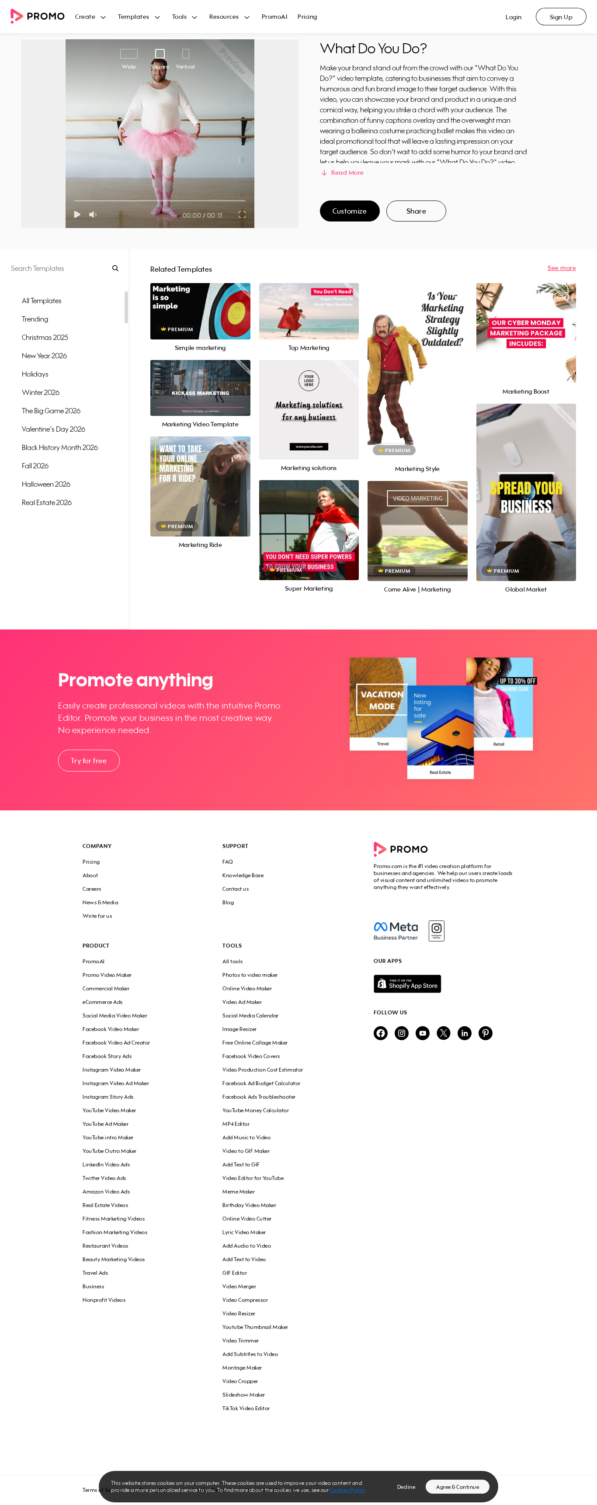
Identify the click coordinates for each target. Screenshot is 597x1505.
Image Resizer (239, 1029)
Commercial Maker (106, 988)
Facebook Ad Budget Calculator (261, 1083)
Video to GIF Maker (246, 1151)
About (90, 875)
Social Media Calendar (250, 1015)
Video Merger (239, 1286)
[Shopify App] (444, 984)
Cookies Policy (347, 1490)
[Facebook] (396, 931)
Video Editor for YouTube (253, 1178)
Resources (224, 16)
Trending (35, 319)
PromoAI (275, 16)
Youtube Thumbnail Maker (255, 1327)
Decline (406, 1487)
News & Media (100, 902)
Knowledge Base (243, 875)
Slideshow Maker (243, 1394)
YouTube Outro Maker (110, 1151)
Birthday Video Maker (249, 1205)
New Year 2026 (44, 355)
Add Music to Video (246, 1137)
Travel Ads (95, 1273)
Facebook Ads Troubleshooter (259, 1096)
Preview (200, 301)
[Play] (77, 214)
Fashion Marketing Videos (115, 1232)
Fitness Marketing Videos (114, 1218)
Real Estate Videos (105, 1205)
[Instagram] (436, 930)
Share (416, 211)
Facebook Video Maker (111, 1029)
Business (93, 1286)
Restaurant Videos (105, 1245)
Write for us (97, 916)
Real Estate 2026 (47, 502)
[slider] (74, 201)
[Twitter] (444, 1033)
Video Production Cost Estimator (262, 1069)
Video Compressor (245, 1300)
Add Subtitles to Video (250, 1354)
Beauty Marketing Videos (114, 1259)
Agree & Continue (457, 1487)
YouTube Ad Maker (105, 1124)
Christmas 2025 (45, 337)
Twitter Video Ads (104, 1178)
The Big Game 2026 (51, 410)
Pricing (307, 16)
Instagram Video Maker (112, 1069)
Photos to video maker (250, 975)
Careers (92, 889)
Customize (350, 211)
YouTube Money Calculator (255, 1110)
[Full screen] (242, 214)
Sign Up (561, 17)
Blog (228, 902)
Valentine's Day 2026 (53, 429)
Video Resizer (239, 1313)
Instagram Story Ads (108, 1096)
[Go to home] (42, 17)
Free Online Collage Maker (255, 1042)
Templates (133, 16)
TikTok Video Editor (246, 1408)
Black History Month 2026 (60, 447)
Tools (179, 16)
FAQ (227, 861)
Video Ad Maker (242, 1002)
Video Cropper (240, 1381)
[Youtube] (423, 1033)
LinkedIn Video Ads (106, 1164)
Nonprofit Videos (104, 1300)
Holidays (35, 374)
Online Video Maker (247, 988)
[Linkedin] (465, 1033)
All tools (232, 961)
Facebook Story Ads (107, 1056)
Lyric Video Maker (244, 1232)
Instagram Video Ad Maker (116, 1083)
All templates (42, 300)
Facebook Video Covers (251, 1056)
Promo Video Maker (107, 975)
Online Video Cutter (247, 1218)
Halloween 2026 (46, 484)
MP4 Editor (236, 1124)
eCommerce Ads (103, 1002)
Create (85, 16)
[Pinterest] (486, 1033)
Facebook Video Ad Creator (116, 1042)
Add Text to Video (244, 1259)
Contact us (235, 889)
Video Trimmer (240, 1340)
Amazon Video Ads (106, 1191)
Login (514, 17)
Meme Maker (238, 1191)
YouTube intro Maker (108, 1137)
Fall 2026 (35, 465)
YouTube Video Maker (109, 1110)
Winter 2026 (40, 392)
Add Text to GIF (241, 1164)
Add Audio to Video (246, 1245)
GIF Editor (234, 1273)
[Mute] (94, 214)
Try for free (89, 760)
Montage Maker (242, 1367)
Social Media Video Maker (115, 1015)
